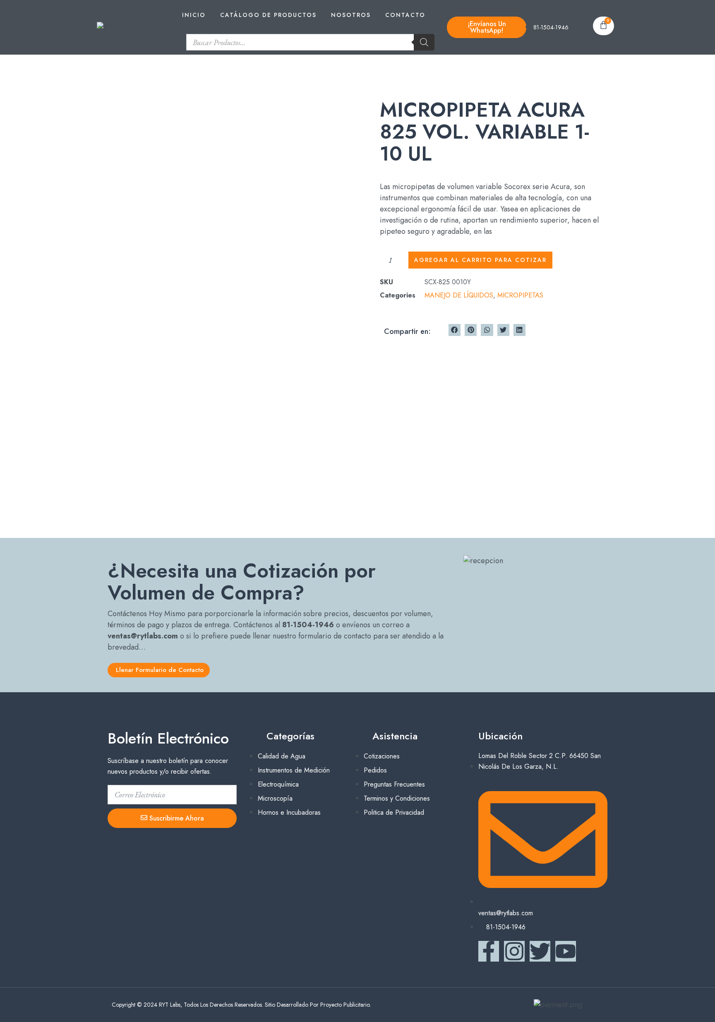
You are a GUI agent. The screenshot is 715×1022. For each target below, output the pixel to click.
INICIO (194, 15)
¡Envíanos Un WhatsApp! (487, 27)
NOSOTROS (351, 15)
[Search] (424, 42)
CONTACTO (405, 15)
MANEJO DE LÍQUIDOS (459, 295)
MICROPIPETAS (520, 295)
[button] (455, 330)
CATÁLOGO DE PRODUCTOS (268, 15)
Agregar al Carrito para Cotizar (480, 260)
